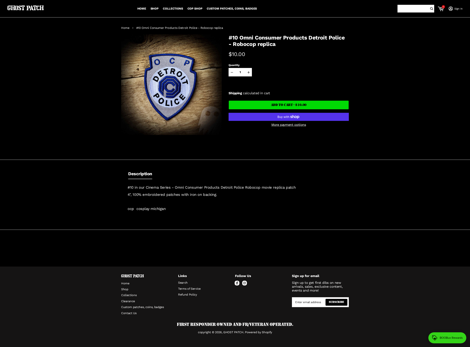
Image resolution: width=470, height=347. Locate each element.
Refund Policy (187, 294)
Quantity (234, 64)
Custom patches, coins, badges (142, 307)
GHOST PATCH (25, 8)
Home (125, 28)
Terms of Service (189, 288)
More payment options (288, 125)
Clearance (128, 301)
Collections (129, 295)
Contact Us (129, 313)
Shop (124, 289)
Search (183, 282)
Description (140, 173)
